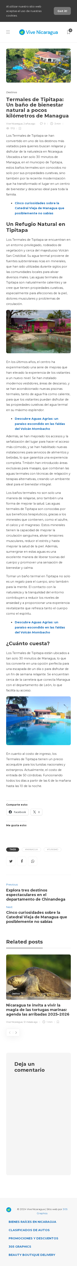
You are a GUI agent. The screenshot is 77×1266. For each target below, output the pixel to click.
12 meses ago (31, 1022)
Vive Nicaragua (14, 123)
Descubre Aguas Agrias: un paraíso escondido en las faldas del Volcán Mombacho (40, 424)
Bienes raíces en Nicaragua (32, 1222)
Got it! (62, 11)
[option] (38, 990)
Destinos (11, 92)
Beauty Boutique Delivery (32, 1255)
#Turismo (52, 849)
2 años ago (29, 123)
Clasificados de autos (29, 1230)
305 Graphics (20, 1246)
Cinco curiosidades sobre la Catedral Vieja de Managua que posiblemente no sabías (39, 208)
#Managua (31, 849)
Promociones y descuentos (33, 1238)
